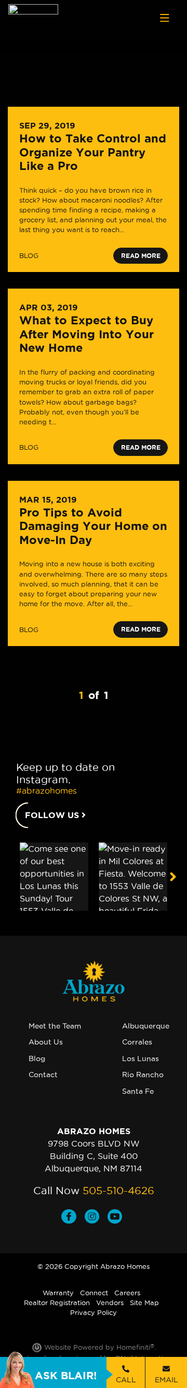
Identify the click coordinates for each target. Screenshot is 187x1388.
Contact (43, 1074)
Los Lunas (140, 1058)
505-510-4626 (118, 1190)
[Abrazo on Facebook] (73, 1217)
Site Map (144, 1302)
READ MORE (141, 255)
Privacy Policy (93, 1312)
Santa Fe (138, 1091)
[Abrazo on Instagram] (96, 1217)
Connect (94, 1292)
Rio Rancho (143, 1074)
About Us (46, 1042)
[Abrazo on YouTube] (117, 1217)
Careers (127, 1292)
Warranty (58, 1292)
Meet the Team (55, 1026)
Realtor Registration (57, 1302)
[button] (172, 876)
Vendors (110, 1302)
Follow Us (53, 815)
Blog (37, 1058)
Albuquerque (145, 1026)
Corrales (137, 1042)
